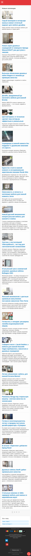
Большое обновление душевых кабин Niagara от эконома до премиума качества (14, 75)
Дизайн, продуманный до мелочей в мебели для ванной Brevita (14, 98)
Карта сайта (15, 537)
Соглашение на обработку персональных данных (15, 535)
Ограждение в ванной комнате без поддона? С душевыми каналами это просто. (15, 146)
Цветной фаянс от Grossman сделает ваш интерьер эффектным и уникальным (13, 119)
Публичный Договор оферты (15, 536)
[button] (29, 554)
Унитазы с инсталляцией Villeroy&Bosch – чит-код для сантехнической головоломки (13, 244)
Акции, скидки (6, 521)
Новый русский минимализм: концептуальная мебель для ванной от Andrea (13, 217)
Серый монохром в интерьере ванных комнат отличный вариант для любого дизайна (14, 23)
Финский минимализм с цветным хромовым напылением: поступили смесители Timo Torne (15, 299)
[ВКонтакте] (6, 540)
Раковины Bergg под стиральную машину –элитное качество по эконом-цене (15, 399)
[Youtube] (7, 544)
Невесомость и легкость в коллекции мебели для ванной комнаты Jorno (14, 194)
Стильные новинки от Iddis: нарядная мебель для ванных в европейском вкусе (14, 495)
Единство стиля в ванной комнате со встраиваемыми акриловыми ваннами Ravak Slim (15, 170)
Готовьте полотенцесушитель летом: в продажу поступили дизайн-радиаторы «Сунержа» (14, 423)
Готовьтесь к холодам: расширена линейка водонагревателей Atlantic (15, 324)
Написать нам (15, 550)
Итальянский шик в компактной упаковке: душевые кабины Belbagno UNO (14, 271)
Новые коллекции (7, 524)
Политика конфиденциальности (15, 534)
